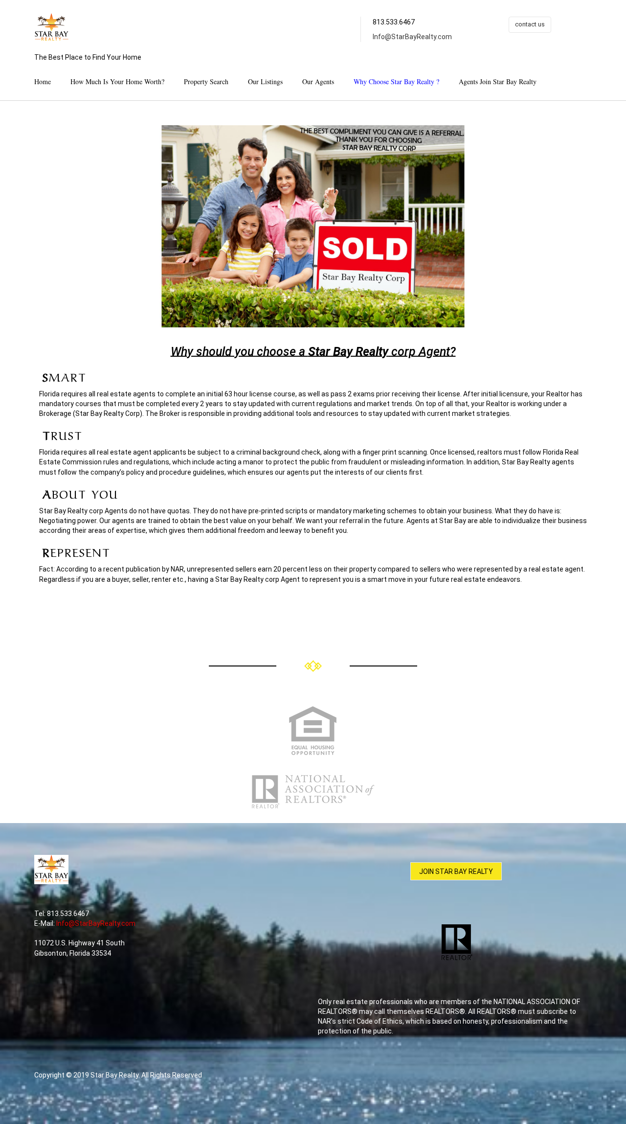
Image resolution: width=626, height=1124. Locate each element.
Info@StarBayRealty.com (412, 37)
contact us (530, 24)
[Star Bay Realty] (51, 28)
